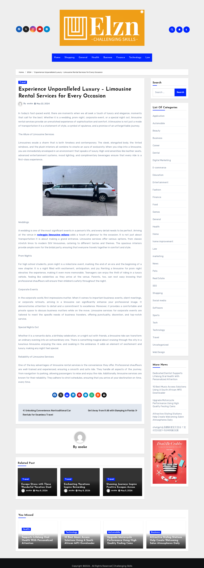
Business (107, 57)
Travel (22, 82)
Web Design (159, 352)
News (155, 263)
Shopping (70, 57)
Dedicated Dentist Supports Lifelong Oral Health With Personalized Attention (167, 376)
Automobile (159, 123)
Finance (120, 57)
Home (57, 57)
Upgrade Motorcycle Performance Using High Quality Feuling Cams (166, 403)
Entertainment (160, 182)
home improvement (163, 241)
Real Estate (159, 278)
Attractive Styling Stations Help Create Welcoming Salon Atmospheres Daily (168, 416)
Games (156, 212)
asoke (30, 103)
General (83, 57)
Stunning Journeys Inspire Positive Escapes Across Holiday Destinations (121, 487)
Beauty (156, 130)
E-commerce (159, 167)
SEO (155, 285)
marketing (158, 256)
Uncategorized (161, 344)
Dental (156, 153)
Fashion (157, 189)
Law (147, 57)
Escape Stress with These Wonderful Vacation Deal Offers (36, 487)
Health (95, 57)
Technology (135, 57)
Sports (156, 315)
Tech (155, 322)
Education (158, 175)
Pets (155, 271)
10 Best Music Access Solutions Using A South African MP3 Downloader (169, 389)
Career (156, 145)
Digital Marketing (162, 160)
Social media (159, 300)
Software (158, 308)
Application (159, 116)
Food (155, 204)
